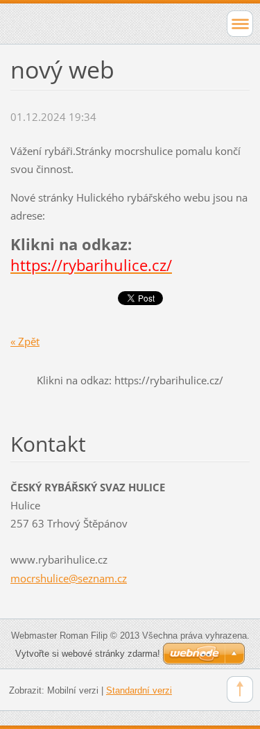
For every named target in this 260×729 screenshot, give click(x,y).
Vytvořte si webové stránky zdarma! (87, 653)
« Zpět (25, 341)
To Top (240, 689)
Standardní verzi (139, 690)
